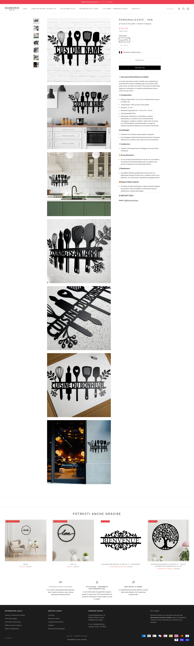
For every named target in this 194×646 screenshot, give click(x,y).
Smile (25, 564)
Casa (25, 8)
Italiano (169, 9)
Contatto (136, 8)
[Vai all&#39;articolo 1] (36, 21)
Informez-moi (140, 68)
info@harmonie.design (131, 200)
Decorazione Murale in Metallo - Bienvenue (121, 564)
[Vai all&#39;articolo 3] (36, 35)
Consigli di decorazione (55, 622)
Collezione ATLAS (67, 8)
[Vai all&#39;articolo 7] (36, 65)
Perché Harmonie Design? (56, 628)
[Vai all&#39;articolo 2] (36, 28)
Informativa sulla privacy (13, 622)
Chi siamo (51, 615)
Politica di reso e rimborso (13, 625)
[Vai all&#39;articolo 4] (36, 43)
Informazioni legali (11, 618)
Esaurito (140, 60)
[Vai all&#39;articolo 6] (36, 57)
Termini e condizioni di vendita (15, 615)
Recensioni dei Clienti (89, 8)
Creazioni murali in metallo (43, 8)
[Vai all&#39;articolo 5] (36, 50)
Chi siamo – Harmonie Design (115, 8)
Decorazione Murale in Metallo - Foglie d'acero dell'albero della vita (168, 565)
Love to (73, 564)
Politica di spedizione (12, 628)
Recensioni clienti (53, 618)
